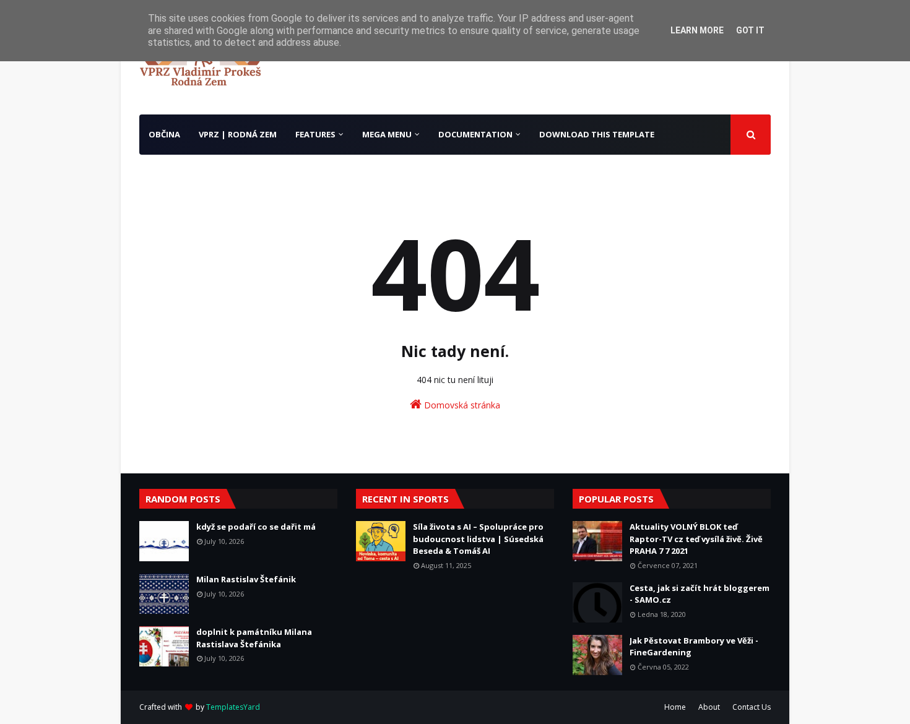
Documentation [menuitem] (475, 134)
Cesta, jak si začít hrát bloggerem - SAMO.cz (699, 594)
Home (675, 707)
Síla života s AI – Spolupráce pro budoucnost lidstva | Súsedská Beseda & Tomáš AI (478, 538)
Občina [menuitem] (164, 134)
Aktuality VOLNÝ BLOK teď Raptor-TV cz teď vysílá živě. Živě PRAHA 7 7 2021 (696, 538)
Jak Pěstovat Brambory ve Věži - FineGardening (694, 646)
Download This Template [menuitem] (596, 134)
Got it (750, 30)
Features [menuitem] (315, 134)
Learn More (697, 30)
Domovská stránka (461, 405)
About (709, 707)
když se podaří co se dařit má (256, 526)
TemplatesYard (233, 707)
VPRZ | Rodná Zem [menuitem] (238, 134)
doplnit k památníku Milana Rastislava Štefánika (254, 638)
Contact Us (751, 707)
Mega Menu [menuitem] (387, 134)
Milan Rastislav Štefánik (246, 579)
